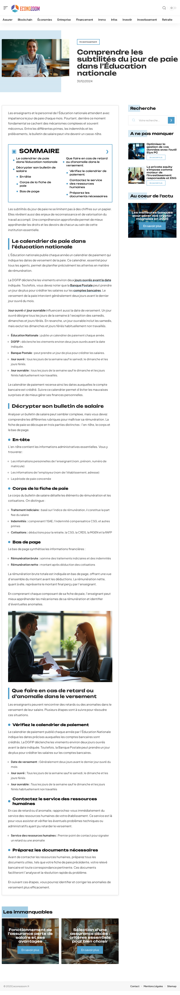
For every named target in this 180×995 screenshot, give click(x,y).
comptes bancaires (87, 290)
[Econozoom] (25, 8)
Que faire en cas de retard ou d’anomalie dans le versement (87, 162)
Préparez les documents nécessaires (88, 194)
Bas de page (30, 191)
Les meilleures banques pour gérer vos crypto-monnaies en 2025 (152, 216)
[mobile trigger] (6, 8)
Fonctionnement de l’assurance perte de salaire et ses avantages (30, 935)
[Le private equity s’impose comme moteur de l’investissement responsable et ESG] (136, 175)
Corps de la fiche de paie (35, 184)
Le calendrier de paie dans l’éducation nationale (36, 160)
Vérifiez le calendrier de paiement (88, 172)
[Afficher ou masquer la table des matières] (84, 151)
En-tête (25, 176)
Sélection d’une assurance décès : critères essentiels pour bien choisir (90, 935)
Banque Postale (81, 285)
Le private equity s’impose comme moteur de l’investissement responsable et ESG (161, 172)
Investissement (88, 41)
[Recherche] (164, 8)
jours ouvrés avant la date (93, 280)
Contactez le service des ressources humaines (86, 183)
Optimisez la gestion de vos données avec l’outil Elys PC (161, 148)
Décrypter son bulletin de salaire (36, 169)
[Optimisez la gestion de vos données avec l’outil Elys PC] (136, 151)
